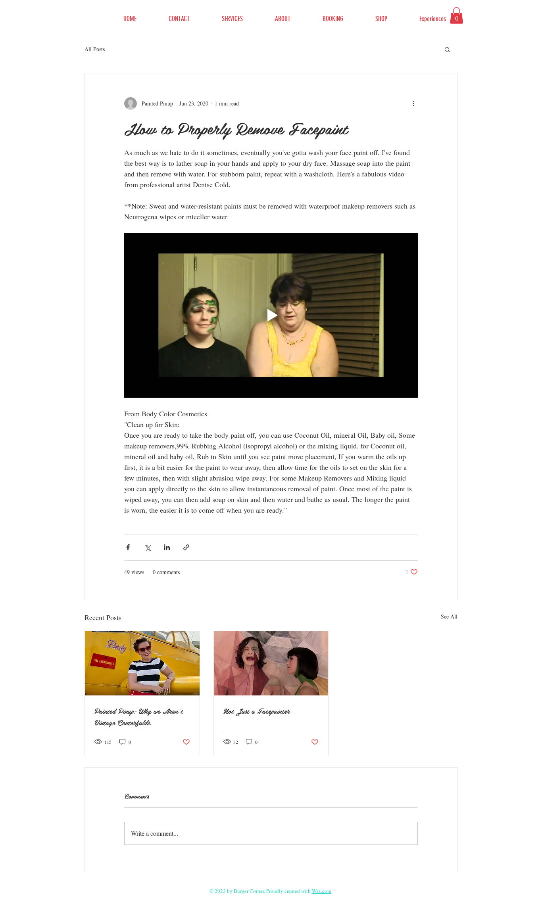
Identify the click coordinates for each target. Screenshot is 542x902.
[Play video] (271, 315)
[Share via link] (186, 547)
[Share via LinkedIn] (167, 547)
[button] (456, 15)
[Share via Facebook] (128, 547)
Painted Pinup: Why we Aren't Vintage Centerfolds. (138, 716)
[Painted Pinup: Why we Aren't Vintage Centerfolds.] (142, 663)
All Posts (95, 49)
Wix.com (321, 890)
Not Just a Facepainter (256, 710)
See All (449, 616)
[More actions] (413, 103)
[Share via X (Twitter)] (147, 547)
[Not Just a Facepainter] (271, 663)
